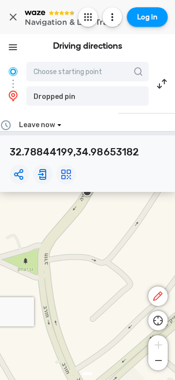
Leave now (37, 125)
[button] (87, 96)
